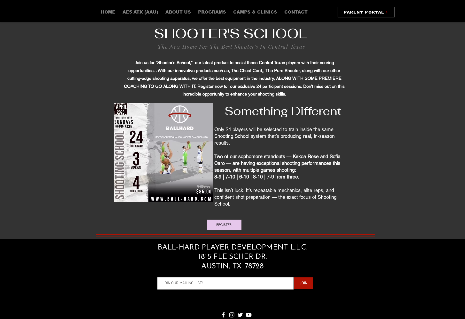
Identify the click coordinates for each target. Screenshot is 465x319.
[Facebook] (223, 315)
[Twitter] (240, 315)
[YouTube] (248, 315)
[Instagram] (231, 315)
